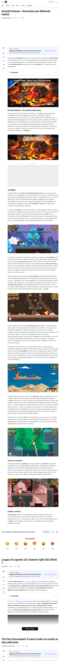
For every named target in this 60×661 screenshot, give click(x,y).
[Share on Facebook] (3, 53)
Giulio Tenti (5, 566)
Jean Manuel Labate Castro (8, 646)
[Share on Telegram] (3, 65)
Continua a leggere (30, 628)
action (23, 60)
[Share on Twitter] (3, 57)
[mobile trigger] (3, 2)
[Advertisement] (30, 35)
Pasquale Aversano (6, 18)
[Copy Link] (3, 68)
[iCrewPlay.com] (5, 2)
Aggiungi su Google (50, 50)
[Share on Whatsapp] (3, 61)
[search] (49, 2)
